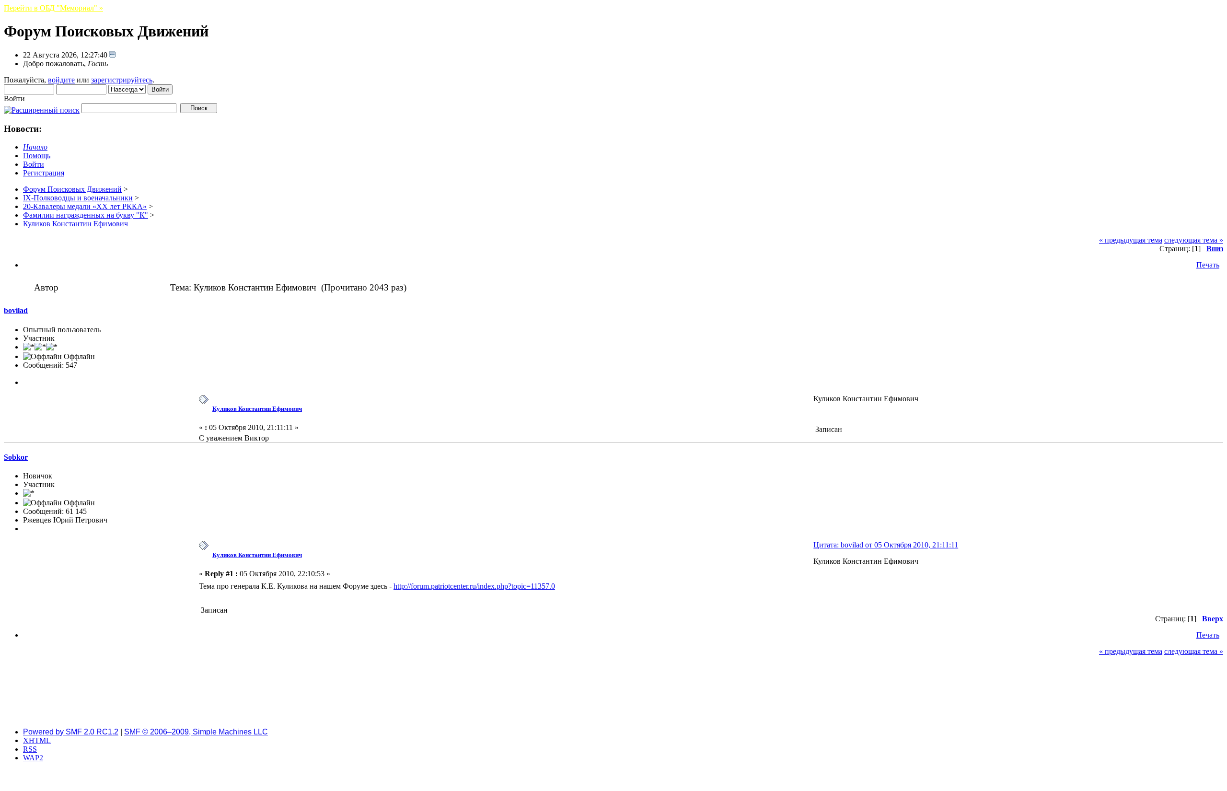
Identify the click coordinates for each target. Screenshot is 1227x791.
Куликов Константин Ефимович (257, 408)
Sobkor (16, 457)
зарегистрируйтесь (121, 80)
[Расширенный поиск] (42, 108)
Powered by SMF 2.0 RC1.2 (70, 732)
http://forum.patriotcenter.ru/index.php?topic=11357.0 (474, 586)
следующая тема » (1193, 240)
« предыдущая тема (1130, 240)
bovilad (16, 310)
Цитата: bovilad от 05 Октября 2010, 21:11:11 (885, 545)
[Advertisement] (613, 698)
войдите (61, 80)
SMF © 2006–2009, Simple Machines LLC (196, 732)
